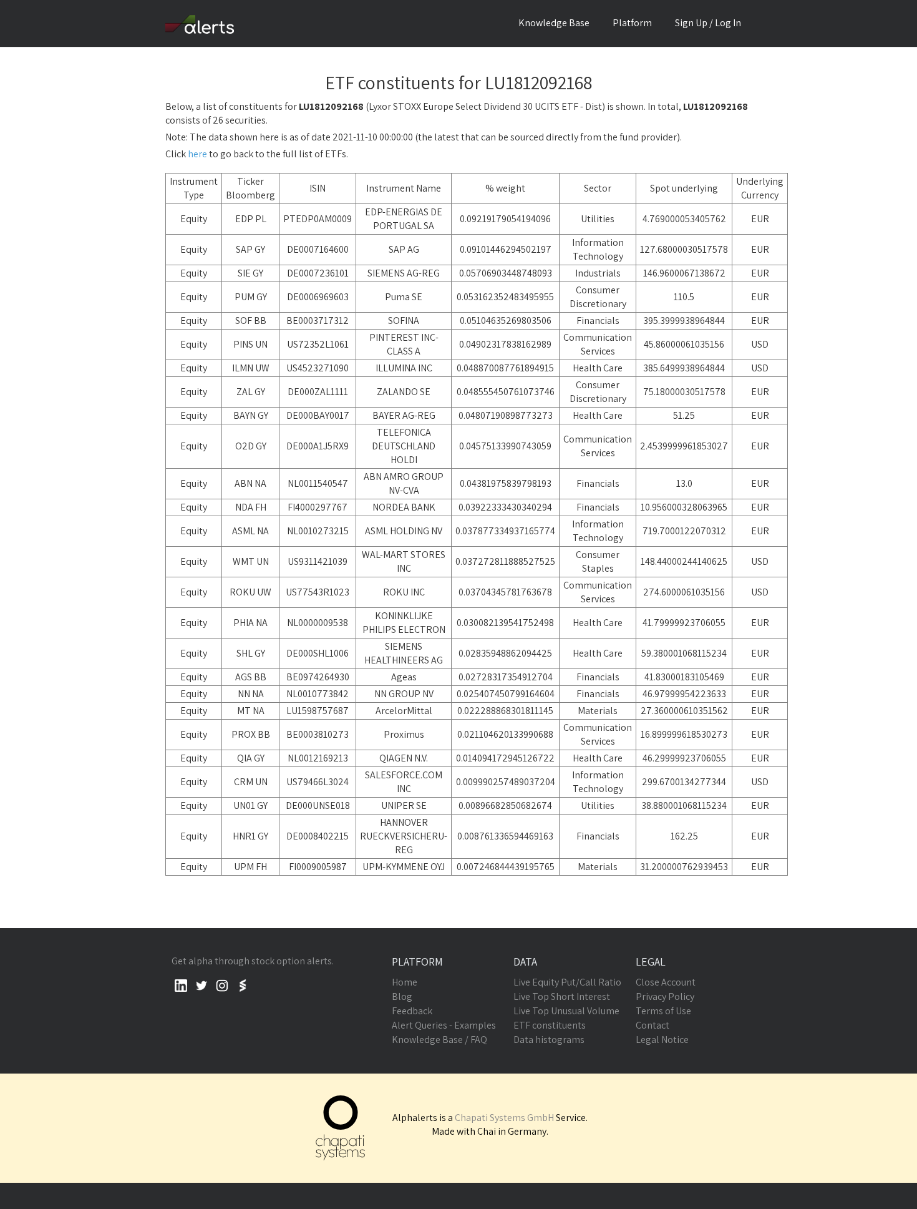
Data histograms (549, 1039)
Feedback (412, 1010)
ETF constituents (549, 1025)
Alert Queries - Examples (444, 1025)
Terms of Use (663, 1010)
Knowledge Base (554, 22)
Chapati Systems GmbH (504, 1117)
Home (404, 982)
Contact (652, 1025)
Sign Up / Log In (708, 22)
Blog (402, 996)
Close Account (666, 982)
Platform (632, 22)
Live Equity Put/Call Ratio (567, 982)
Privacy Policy (665, 996)
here (197, 153)
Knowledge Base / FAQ (439, 1039)
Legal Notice (662, 1039)
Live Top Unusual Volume (566, 1010)
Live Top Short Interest (561, 996)
